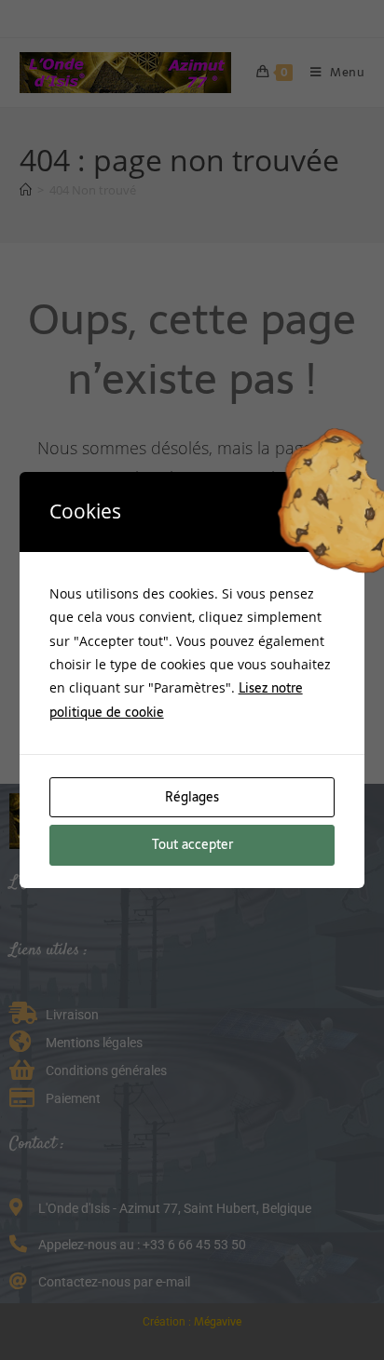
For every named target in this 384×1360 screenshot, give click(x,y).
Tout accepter (192, 844)
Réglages (192, 797)
